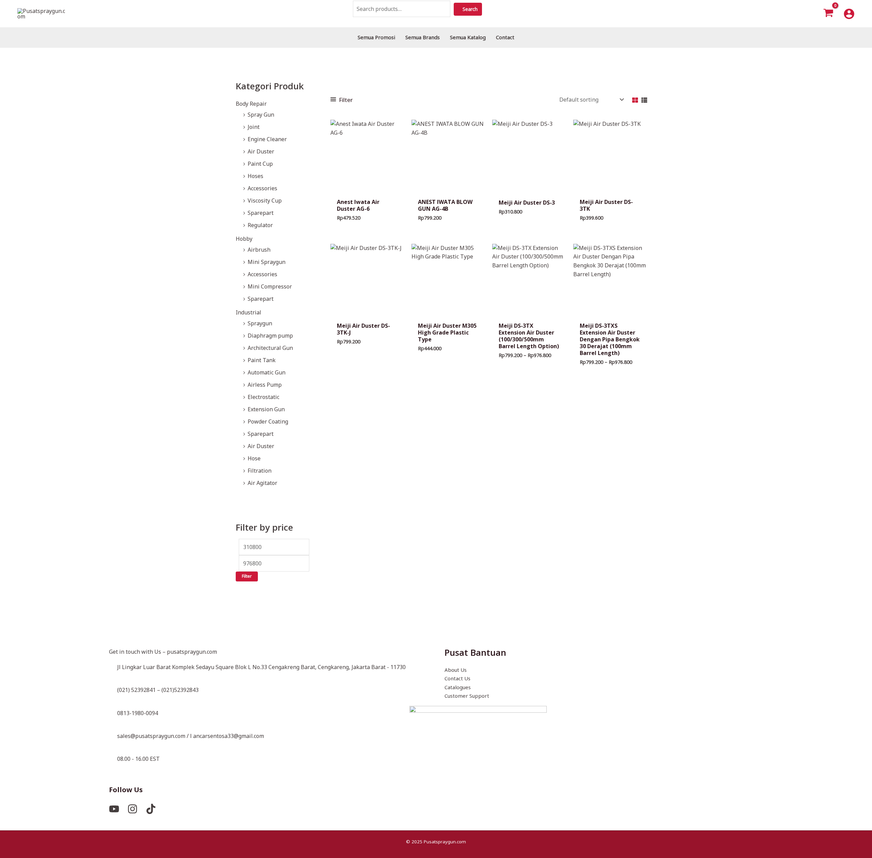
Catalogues (458, 687)
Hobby (244, 238)
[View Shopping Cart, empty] (829, 13)
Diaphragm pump (270, 335)
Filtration (259, 470)
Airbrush (259, 249)
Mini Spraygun (266, 262)
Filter (247, 576)
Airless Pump (265, 384)
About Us (456, 669)
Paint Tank (262, 360)
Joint (254, 127)
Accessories (262, 188)
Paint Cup (260, 163)
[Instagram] (132, 809)
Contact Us (457, 678)
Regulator (260, 225)
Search (475, 9)
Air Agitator (262, 483)
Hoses (255, 176)
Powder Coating (268, 421)
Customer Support (467, 695)
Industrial (248, 312)
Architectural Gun (270, 348)
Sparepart (261, 213)
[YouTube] (114, 809)
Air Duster (261, 151)
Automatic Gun (266, 372)
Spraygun (260, 323)
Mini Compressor (270, 286)
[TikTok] (151, 809)
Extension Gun (266, 409)
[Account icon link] (849, 13)
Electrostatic (263, 397)
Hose (254, 458)
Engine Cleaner (267, 139)
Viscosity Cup (265, 200)
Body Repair (251, 103)
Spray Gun (261, 114)
